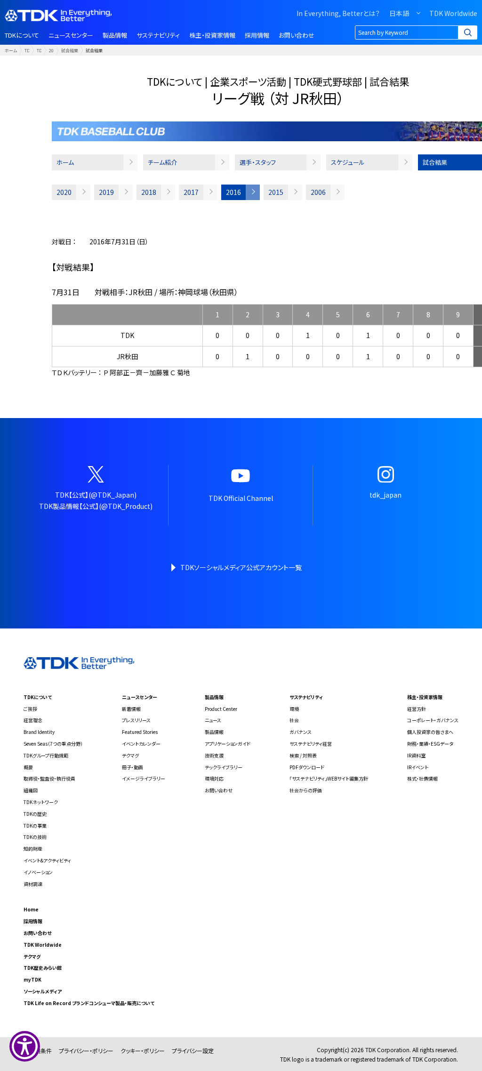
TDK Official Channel (241, 498)
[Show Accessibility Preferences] (24, 1046)
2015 (275, 192)
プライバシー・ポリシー (86, 1051)
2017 (191, 192)
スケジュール (348, 162)
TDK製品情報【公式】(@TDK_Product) (96, 506)
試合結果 (69, 50)
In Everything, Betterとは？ (338, 13)
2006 (318, 192)
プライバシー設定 (193, 1051)
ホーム (11, 50)
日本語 (399, 13)
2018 (148, 192)
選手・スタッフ (258, 162)
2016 (233, 192)
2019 (106, 192)
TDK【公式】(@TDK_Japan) (96, 494)
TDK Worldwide (453, 13)
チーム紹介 (162, 162)
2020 (64, 192)
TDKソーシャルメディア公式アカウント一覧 (241, 567)
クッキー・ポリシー (142, 1051)
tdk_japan (386, 494)
